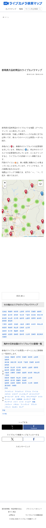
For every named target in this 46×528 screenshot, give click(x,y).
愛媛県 (16, 331)
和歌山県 (40, 324)
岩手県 (27, 311)
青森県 (10, 311)
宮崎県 (33, 334)
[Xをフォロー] (12, 439)
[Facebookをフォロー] (33, 439)
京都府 (16, 324)
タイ (13, 399)
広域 (6, 388)
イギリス (7, 394)
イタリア (15, 394)
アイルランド (19, 391)
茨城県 (4, 315)
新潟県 (4, 318)
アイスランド (9, 391)
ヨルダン (15, 407)
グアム (23, 396)
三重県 (4, 324)
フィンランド (25, 404)
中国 (33, 399)
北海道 (4, 311)
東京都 (33, 315)
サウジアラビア (31, 396)
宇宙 (3, 410)
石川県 (16, 318)
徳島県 (4, 331)
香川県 (10, 331)
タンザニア (27, 399)
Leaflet (25, 236)
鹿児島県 (40, 334)
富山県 (10, 318)
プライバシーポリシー (34, 509)
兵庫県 (27, 324)
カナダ (17, 396)
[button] (40, 9)
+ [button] (5, 182)
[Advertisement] (23, 43)
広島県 (22, 327)
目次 (18, 296)
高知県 (22, 331)
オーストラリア (34, 394)
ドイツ (15, 402)
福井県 (22, 318)
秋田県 (16, 311)
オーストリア (9, 396)
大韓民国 (19, 399)
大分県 (27, 334)
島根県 (10, 327)
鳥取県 (4, 327)
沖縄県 (4, 337)
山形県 (22, 311)
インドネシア (23, 394)
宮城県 (33, 311)
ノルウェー (8, 404)
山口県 (27, 327)
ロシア (21, 407)
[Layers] (40, 183)
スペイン (7, 399)
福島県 (39, 311)
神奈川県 (40, 315)
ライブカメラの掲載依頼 (34, 515)
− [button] (5, 186)
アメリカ (35, 391)
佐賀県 (10, 334)
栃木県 (10, 315)
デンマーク (8, 402)
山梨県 (27, 318)
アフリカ (28, 391)
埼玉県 (22, 315)
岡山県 (16, 327)
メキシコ (7, 407)
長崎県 (16, 334)
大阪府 (22, 324)
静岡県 (4, 321)
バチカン (16, 404)
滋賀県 (10, 324)
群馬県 (16, 315)
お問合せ (12, 515)
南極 (33, 402)
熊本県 (22, 334)
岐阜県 (39, 318)
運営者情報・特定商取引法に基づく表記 (12, 510)
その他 (4, 414)
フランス (34, 404)
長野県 (33, 318)
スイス (40, 396)
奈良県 (33, 324)
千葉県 (27, 315)
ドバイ (21, 402)
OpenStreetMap (32, 236)
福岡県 (4, 334)
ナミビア (28, 402)
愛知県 (10, 321)
